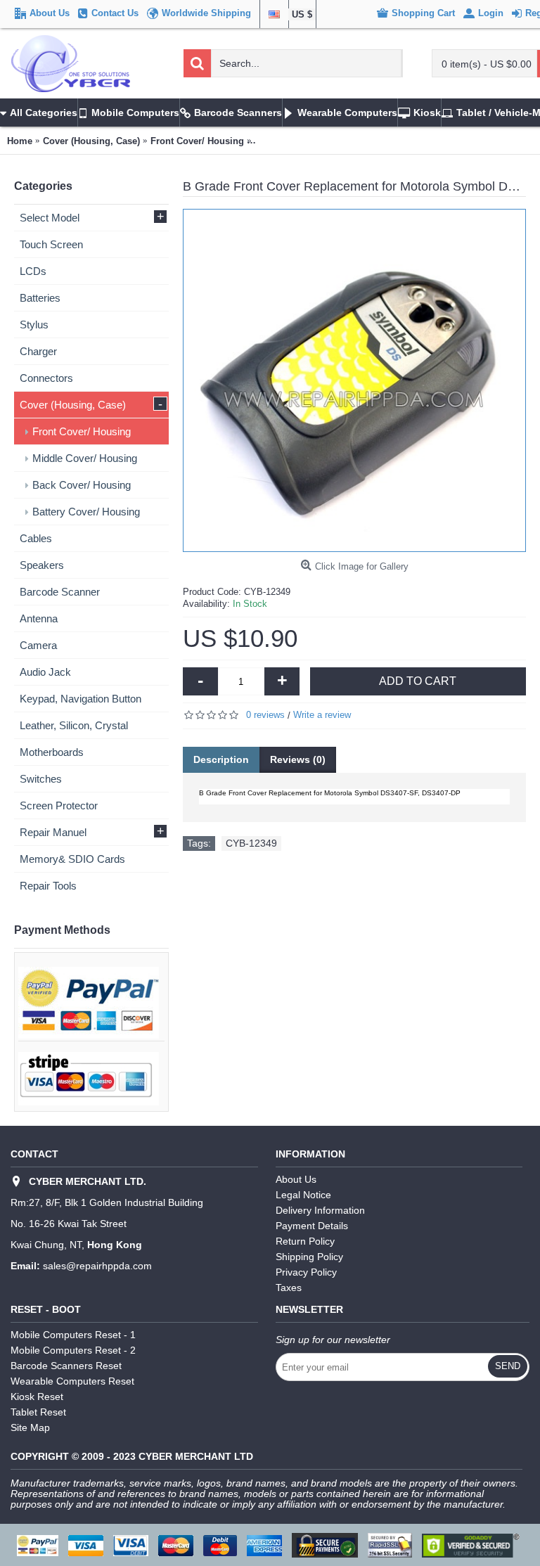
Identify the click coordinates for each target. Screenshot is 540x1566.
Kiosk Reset (37, 1396)
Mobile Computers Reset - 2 (73, 1350)
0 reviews (265, 715)
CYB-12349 (251, 843)
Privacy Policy (306, 1272)
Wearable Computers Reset (72, 1381)
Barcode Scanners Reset (66, 1365)
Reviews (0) (298, 759)
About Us (296, 1179)
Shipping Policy (309, 1256)
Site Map (30, 1427)
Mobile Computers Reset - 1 (73, 1334)
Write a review (322, 715)
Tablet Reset (38, 1412)
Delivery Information (320, 1210)
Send (507, 1366)
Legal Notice (303, 1194)
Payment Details (312, 1225)
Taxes (289, 1287)
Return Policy (305, 1241)
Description (221, 759)
